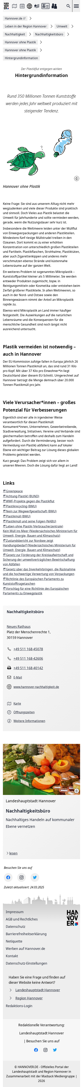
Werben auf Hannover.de (25, 948)
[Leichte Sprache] (37, 6)
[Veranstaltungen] (22, 6)
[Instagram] (21, 877)
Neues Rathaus (18, 626)
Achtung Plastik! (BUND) (22, 496)
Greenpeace (14, 491)
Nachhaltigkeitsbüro (25, 611)
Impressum (15, 912)
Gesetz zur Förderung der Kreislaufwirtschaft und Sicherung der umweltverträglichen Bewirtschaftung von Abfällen (39, 559)
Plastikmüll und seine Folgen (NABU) (31, 521)
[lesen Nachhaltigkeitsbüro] (41, 801)
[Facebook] (8, 877)
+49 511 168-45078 (28, 649)
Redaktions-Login (19, 1006)
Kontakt (12, 956)
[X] (34, 877)
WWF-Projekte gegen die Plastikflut (30, 501)
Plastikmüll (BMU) (18, 516)
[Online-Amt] (45, 6)
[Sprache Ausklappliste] (29, 6)
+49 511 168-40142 (28, 668)
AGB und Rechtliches (22, 919)
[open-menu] (76, 6)
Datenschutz (15, 926)
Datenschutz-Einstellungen (26, 963)
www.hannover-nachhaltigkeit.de (36, 687)
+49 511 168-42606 (28, 658)
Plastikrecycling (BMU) (21, 506)
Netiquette (14, 941)
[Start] (7, 6)
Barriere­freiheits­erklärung (26, 934)
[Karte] (14, 6)
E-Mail (18, 677)
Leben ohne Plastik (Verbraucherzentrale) (34, 526)
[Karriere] (54, 6)
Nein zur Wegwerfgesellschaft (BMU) (31, 511)
